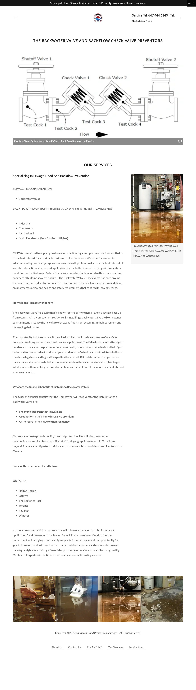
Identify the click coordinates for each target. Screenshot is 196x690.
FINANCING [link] (94, 647)
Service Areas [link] (137, 647)
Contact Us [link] (74, 647)
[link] (98, 17)
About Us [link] (57, 647)
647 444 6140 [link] (158, 15)
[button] (16, 18)
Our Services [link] (115, 647)
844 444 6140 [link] (142, 21)
